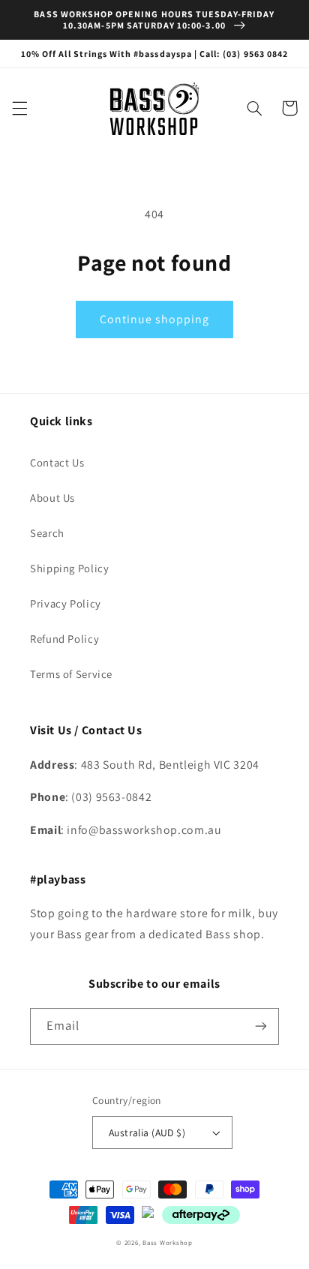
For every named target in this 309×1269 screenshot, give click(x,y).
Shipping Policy (69, 568)
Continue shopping (155, 319)
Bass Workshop (167, 1242)
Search (47, 533)
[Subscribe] (261, 1026)
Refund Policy (64, 639)
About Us (52, 497)
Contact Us (57, 462)
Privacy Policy (65, 603)
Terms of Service (71, 674)
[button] (19, 108)
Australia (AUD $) (147, 1132)
